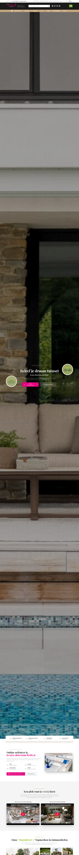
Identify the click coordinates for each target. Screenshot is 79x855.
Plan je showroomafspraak (30, 384)
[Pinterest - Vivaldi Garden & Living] (57, 5)
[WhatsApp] (66, 1)
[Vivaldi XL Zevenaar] (11, 5)
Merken (35, 10)
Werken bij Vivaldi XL (44, 1)
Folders (48, 10)
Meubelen (27, 10)
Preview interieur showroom (16, 773)
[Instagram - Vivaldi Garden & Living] (53, 5)
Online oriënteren (49, 384)
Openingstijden (56, 10)
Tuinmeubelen (17, 10)
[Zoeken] (49, 6)
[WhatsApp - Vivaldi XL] (59, 5)
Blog (51, 1)
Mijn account (62, 1)
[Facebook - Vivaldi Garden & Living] (55, 5)
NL (71, 1)
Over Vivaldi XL (36, 1)
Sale (42, 10)
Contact (65, 10)
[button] (22, 11)
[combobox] (70, 1)
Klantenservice (56, 1)
